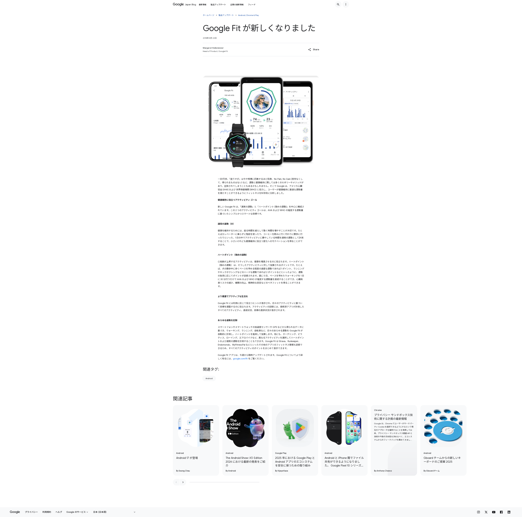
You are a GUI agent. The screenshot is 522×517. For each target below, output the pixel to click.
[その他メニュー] (346, 4)
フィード (252, 4)
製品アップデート (218, 4)
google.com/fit (240, 358)
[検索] (338, 4)
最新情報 (202, 4)
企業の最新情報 (237, 4)
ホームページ (208, 15)
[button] (313, 49)
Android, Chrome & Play (248, 15)
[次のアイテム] (183, 482)
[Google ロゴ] (15, 512)
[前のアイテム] (176, 482)
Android (209, 378)
